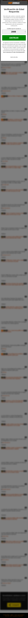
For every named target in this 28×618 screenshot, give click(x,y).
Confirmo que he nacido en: (14, 28)
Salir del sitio (14, 57)
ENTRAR (14, 38)
